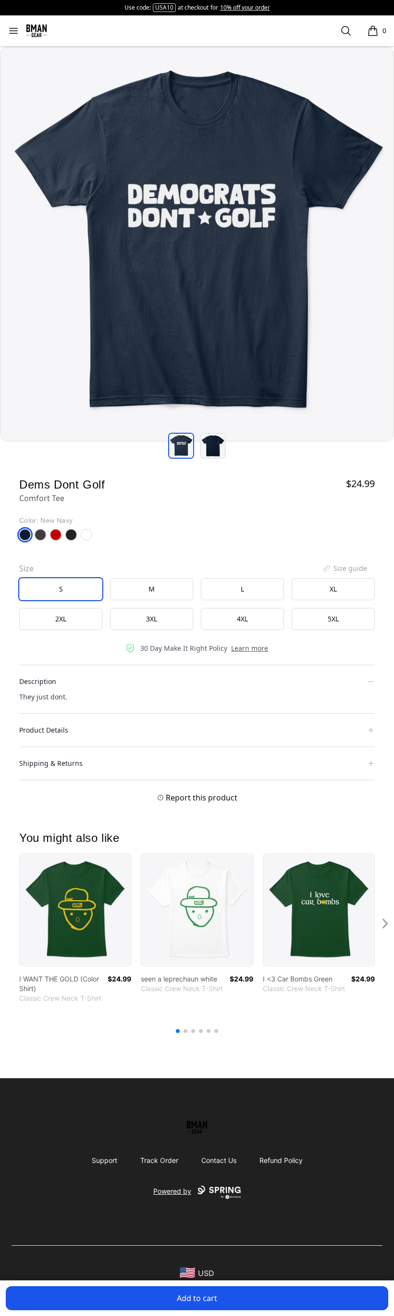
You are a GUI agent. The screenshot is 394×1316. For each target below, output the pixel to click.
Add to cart (197, 1298)
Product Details (43, 730)
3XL (151, 618)
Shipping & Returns (51, 763)
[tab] (181, 446)
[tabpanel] (197, 244)
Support (104, 1160)
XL (333, 588)
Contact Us (218, 1160)
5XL (333, 618)
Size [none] (26, 568)
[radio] (60, 589)
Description (37, 681)
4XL (242, 618)
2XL (60, 618)
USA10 (164, 7)
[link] (75, 910)
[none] (344, 568)
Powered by (172, 1191)
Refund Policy (281, 1160)
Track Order (159, 1160)
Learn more (249, 648)
